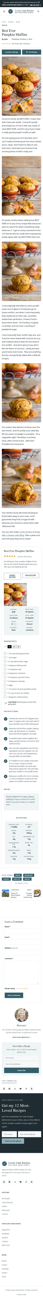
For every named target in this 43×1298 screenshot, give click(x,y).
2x (14, 647)
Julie (13, 611)
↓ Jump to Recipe (11, 52)
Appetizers (6, 1229)
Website (11, 948)
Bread (18, 22)
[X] (31, 1089)
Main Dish (6, 1245)
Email (7, 937)
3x (18, 647)
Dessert (6, 879)
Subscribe (21, 1070)
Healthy (17, 879)
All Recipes (6, 1198)
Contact (5, 1214)
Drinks (4, 1265)
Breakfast (29, 875)
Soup (4, 1276)
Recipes (11, 22)
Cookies (5, 1241)
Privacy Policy (21, 1294)
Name (7, 927)
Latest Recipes (7, 1202)
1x (9, 647)
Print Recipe (12, 576)
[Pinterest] (9, 1089)
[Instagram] (4, 1089)
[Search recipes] (38, 11)
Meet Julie (6, 1210)
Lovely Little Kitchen (24, 10)
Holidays (5, 1269)
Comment (9, 959)
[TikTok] (26, 1089)
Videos (4, 1206)
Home (4, 22)
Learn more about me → (21, 1037)
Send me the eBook (13, 1141)
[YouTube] (20, 1089)
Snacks (27, 879)
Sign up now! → (35, 5)
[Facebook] (15, 1089)
